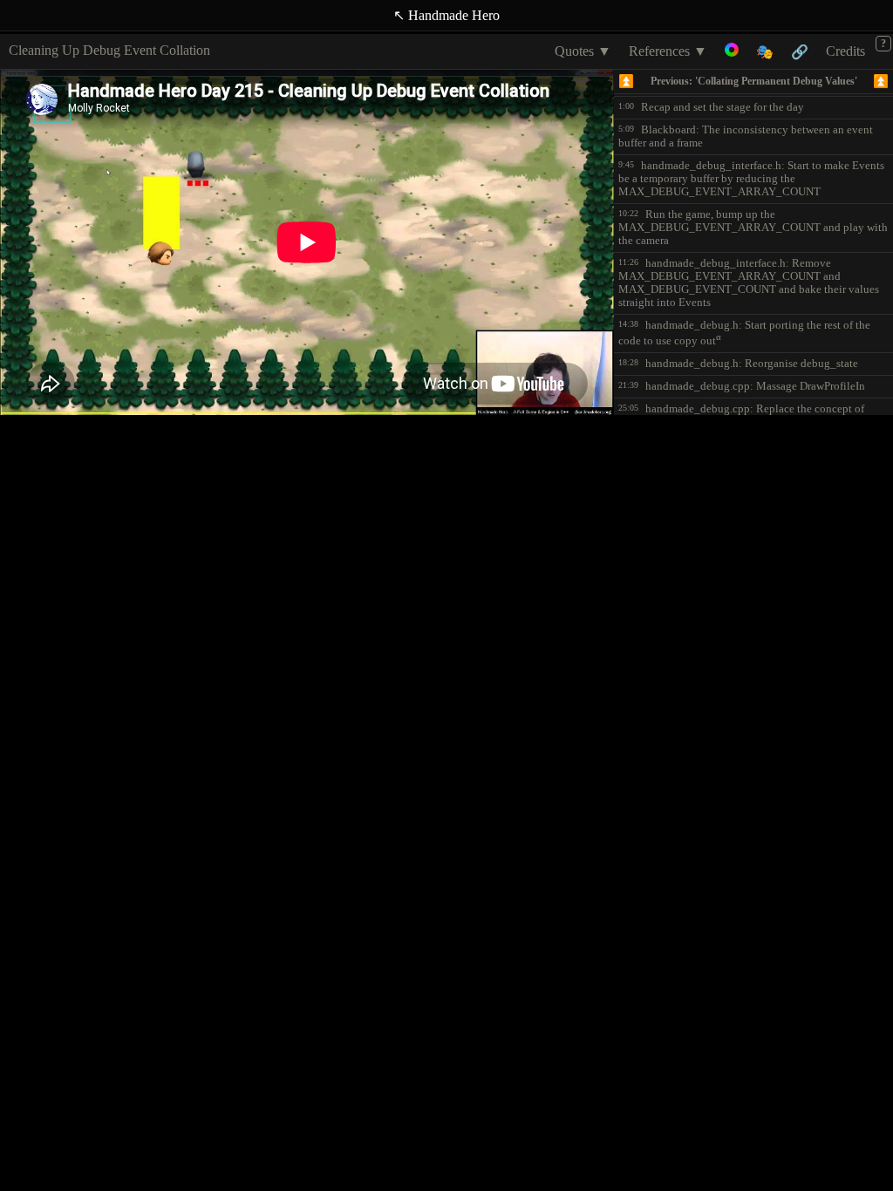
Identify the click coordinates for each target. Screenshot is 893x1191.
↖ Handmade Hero (446, 15)
